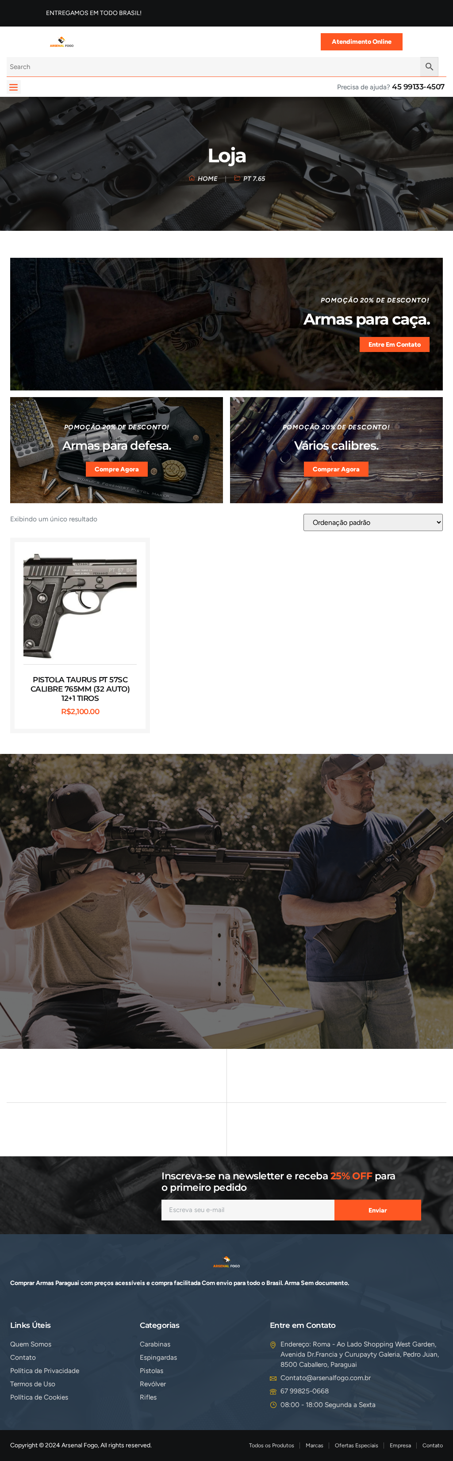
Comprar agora (336, 469)
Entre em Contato (395, 344)
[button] (14, 87)
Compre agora (117, 469)
